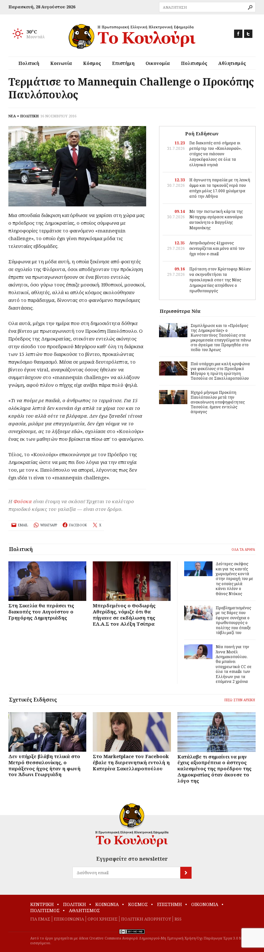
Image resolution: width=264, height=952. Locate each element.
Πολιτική (28, 63)
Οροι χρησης (103, 919)
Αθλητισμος (84, 910)
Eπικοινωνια (69, 919)
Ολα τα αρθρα (243, 549)
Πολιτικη (74, 904)
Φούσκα (23, 501)
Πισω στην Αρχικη (239, 700)
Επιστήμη (123, 63)
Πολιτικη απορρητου (146, 919)
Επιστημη (169, 904)
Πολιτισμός (194, 63)
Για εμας (40, 919)
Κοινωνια (107, 904)
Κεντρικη (42, 904)
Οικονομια (204, 904)
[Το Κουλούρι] (132, 825)
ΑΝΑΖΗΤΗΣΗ (250, 7)
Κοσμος (138, 904)
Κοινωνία (61, 63)
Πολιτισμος (45, 910)
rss (178, 919)
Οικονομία (158, 63)
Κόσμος (92, 63)
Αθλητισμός (232, 63)
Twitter (248, 34)
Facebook (238, 34)
